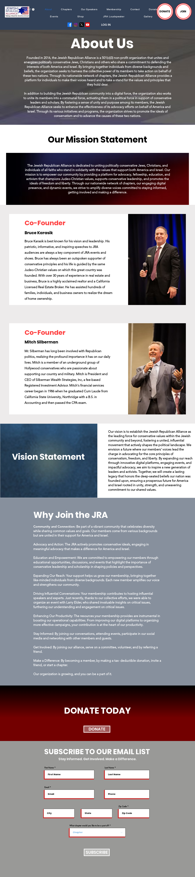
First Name (49, 768)
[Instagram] (75, 24)
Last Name (109, 768)
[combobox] (97, 832)
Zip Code (123, 806)
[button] (29, 9)
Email (46, 787)
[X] (81, 24)
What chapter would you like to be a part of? (89, 826)
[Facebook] (69, 24)
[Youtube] (87, 24)
